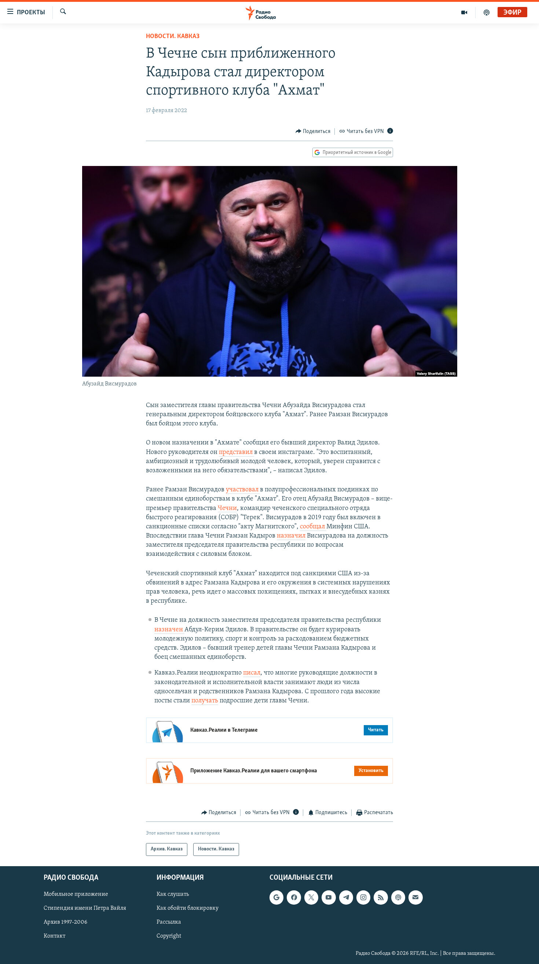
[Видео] (464, 12)
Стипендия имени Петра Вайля (85, 908)
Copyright (169, 936)
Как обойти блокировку (188, 908)
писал (251, 673)
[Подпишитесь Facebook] (294, 897)
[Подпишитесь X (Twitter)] (311, 897)
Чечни (227, 508)
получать (204, 701)
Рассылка (169, 922)
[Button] (313, 131)
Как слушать (173, 894)
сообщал (313, 527)
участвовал (243, 490)
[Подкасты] (398, 897)
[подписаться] (415, 897)
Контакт (54, 936)
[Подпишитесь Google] (276, 897)
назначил (291, 536)
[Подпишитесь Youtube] (329, 897)
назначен (169, 630)
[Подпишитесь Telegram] (346, 897)
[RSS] (381, 897)
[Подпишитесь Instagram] (363, 897)
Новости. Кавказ (172, 36)
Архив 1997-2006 (65, 922)
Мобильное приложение (76, 894)
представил (236, 452)
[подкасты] (487, 12)
